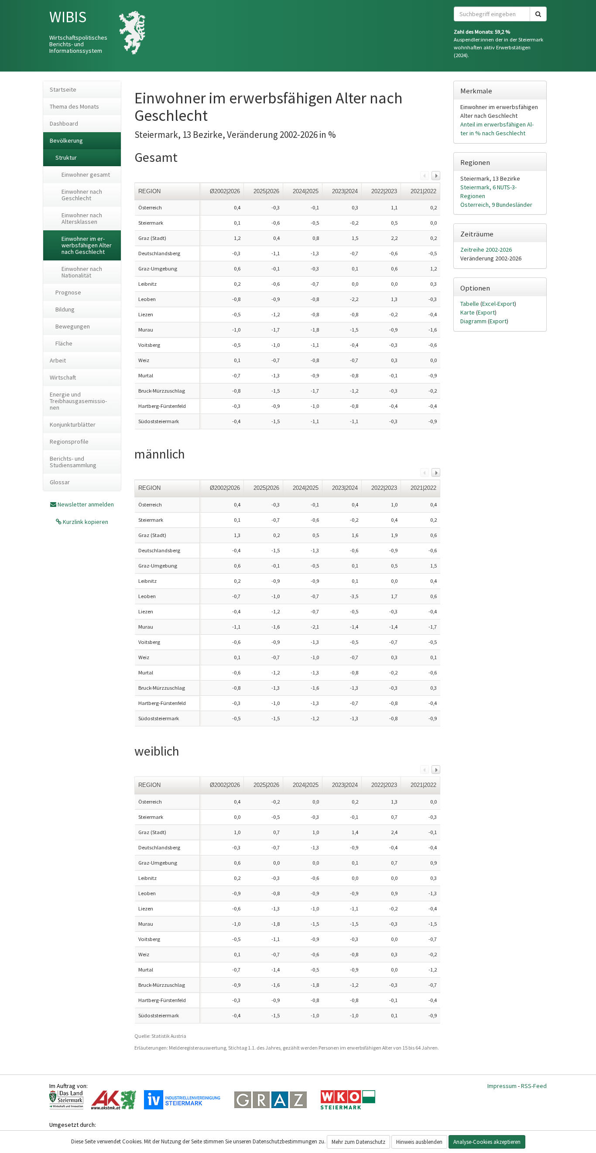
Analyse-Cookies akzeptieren (487, 1142)
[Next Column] (436, 175)
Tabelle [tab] (470, 304)
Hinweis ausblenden (419, 1142)
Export (486, 312)
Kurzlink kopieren (85, 522)
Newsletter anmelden (86, 504)
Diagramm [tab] (474, 321)
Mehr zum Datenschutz (358, 1142)
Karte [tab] (468, 312)
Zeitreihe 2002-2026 (486, 249)
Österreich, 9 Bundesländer (496, 205)
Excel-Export (498, 304)
